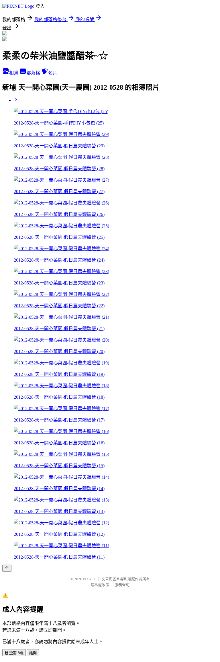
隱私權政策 (100, 585)
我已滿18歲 (14, 653)
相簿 (14, 73)
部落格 (33, 73)
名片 (52, 73)
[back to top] (6, 568)
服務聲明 (122, 585)
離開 (33, 653)
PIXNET (89, 579)
